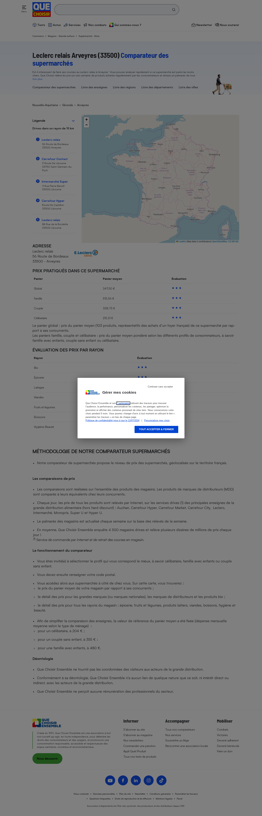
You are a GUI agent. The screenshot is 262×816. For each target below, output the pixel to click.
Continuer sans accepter (160, 386)
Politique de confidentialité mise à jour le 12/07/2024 (112, 420)
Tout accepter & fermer (156, 429)
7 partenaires (123, 403)
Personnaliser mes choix (157, 420)
